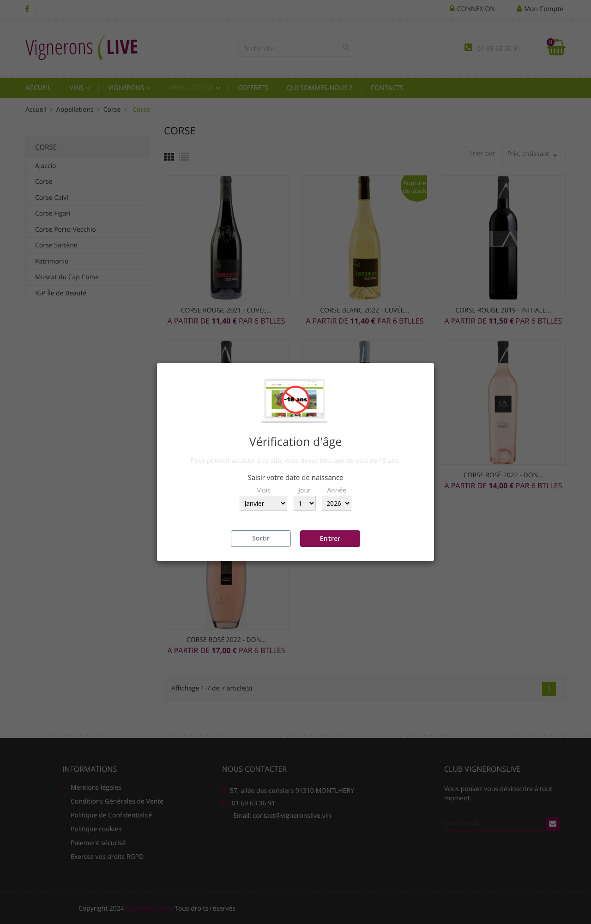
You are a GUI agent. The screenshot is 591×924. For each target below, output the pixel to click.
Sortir (261, 538)
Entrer (330, 538)
